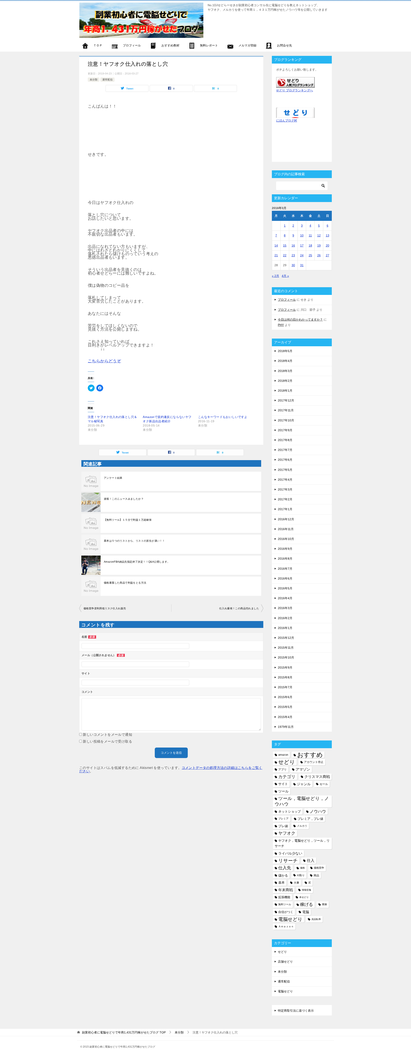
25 (310, 255)
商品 (316, 875)
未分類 (93, 79)
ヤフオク (286, 833)
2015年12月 (286, 637)
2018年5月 (285, 351)
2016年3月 (285, 608)
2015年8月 (285, 677)
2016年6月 (285, 578)
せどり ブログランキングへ (294, 90)
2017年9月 (285, 430)
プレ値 (283, 826)
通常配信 (107, 79)
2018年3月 (285, 371)
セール (324, 784)
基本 (281, 882)
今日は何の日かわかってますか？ (300, 319)
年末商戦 (285, 890)
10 (302, 235)
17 (302, 245)
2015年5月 (285, 707)
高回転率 (316, 919)
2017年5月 (285, 469)
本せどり (304, 897)
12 (319, 235)
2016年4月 (285, 598)
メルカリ (302, 825)
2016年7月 (285, 568)
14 (276, 245)
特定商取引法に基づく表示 (296, 1010)
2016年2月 (285, 618)
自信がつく (285, 912)
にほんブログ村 (286, 120)
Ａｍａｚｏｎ (286, 926)
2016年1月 (285, 628)
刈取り (301, 875)
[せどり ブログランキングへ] (295, 84)
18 (310, 245)
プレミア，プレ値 (310, 819)
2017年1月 (285, 509)
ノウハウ (318, 811)
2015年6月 (285, 697)
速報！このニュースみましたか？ (124, 498)
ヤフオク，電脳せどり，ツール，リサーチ (302, 843)
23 (293, 255)
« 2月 (275, 276)
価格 (302, 868)
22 (284, 255)
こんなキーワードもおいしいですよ (222, 417)
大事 (296, 882)
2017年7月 (285, 450)
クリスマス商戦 (317, 777)
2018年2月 (285, 380)
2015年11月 (286, 647)
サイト (283, 784)
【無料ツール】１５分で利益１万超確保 (128, 519)
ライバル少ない (290, 853)
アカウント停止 (313, 762)
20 (327, 245)
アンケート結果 (113, 477)
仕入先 (284, 867)
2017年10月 (286, 420)
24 (302, 255)
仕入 (310, 860)
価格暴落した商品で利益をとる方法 (125, 582)
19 (319, 245)
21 (276, 255)
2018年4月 (285, 361)
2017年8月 (285, 440)
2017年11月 (286, 410)
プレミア (283, 818)
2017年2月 (285, 499)
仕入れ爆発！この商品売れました (239, 608)
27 (327, 255)
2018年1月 (285, 390)
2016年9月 (285, 548)
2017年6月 (285, 459)
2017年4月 (285, 479)
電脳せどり (290, 919)
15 (284, 245)
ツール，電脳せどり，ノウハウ (302, 801)
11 (310, 235)
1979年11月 (286, 726)
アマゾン (303, 769)
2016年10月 (286, 539)
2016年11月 (286, 529)
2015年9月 (285, 667)
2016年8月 (285, 558)
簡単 (324, 904)
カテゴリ (286, 776)
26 (319, 255)
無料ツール (284, 904)
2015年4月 (285, 717)
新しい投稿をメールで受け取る (107, 741)
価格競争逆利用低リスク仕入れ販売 (104, 608)
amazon (283, 754)
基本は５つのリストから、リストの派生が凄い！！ (134, 540)
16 (293, 245)
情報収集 (306, 890)
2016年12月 (286, 519)
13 (327, 235)
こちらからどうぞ (104, 361)
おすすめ (310, 755)
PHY (281, 325)
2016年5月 (285, 588)
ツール (283, 791)
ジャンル (304, 784)
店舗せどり (285, 961)
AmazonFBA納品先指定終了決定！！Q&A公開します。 (137, 561)
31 (302, 265)
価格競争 (319, 867)
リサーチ (288, 860)
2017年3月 (285, 489)
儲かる (283, 875)
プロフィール (287, 299)
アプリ (282, 769)
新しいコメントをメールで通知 (107, 734)
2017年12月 (286, 400)
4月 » (285, 276)
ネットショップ (289, 811)
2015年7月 (285, 687)
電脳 (305, 912)
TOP (124, 1032)
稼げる (306, 904)
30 (293, 265)
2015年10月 (286, 657)
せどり (286, 762)
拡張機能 (284, 897)
